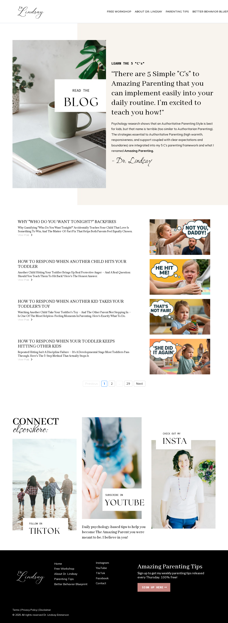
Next (139, 383)
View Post (23, 235)
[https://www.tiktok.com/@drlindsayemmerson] (44, 489)
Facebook (102, 578)
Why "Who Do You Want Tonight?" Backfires (67, 221)
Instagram (102, 562)
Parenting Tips (64, 579)
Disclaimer (45, 609)
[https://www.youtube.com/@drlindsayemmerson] (114, 468)
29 (128, 383)
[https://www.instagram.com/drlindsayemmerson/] (183, 478)
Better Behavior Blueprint (70, 584)
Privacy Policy (29, 609)
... (119, 383)
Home (58, 563)
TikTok (100, 573)
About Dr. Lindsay (65, 574)
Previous (91, 383)
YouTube (101, 568)
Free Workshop (64, 568)
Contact (101, 583)
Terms (15, 609)
